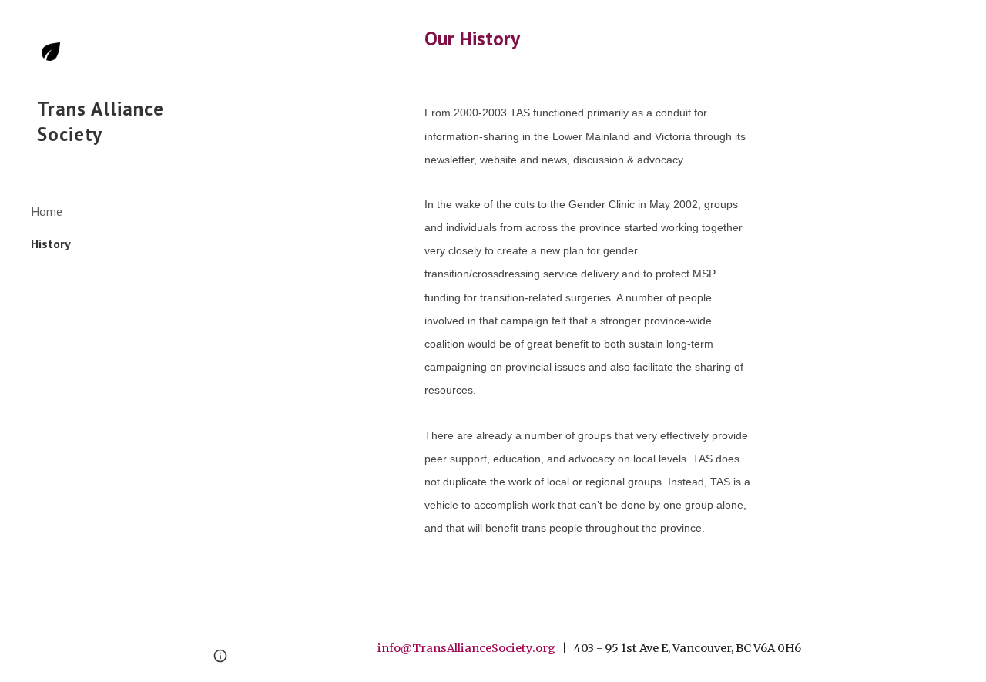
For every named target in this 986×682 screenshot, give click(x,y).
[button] (967, 21)
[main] (589, 38)
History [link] (51, 243)
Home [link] (46, 211)
